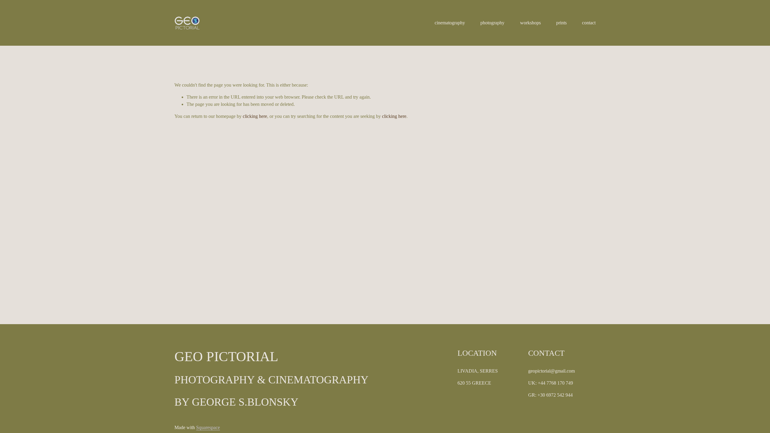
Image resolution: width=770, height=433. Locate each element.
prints (561, 22)
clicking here (255, 116)
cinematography (450, 22)
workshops (530, 22)
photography (492, 22)
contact (589, 22)
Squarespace (208, 427)
